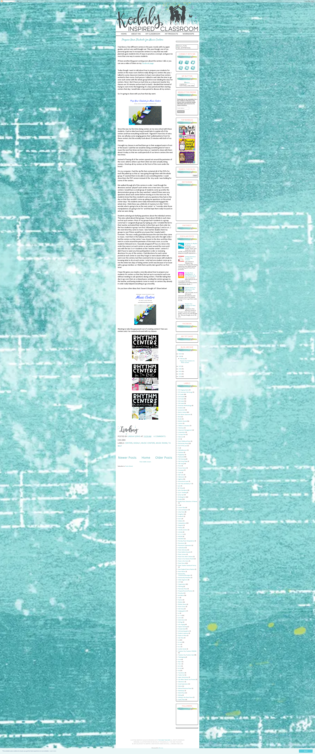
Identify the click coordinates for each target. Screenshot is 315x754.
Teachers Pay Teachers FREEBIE (187, 651)
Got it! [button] (306, 751)
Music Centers (148, 443)
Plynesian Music (182, 589)
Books (180, 419)
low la (180, 518)
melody (180, 532)
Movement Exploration (184, 545)
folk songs (181, 463)
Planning (180, 586)
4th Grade (181, 401)
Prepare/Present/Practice (185, 591)
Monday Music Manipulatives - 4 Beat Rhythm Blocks (190, 274)
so (178, 613)
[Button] (187, 82)
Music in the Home (183, 561)
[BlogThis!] (120, 440)
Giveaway (181, 470)
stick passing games (183, 631)
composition (181, 432)
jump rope (181, 495)
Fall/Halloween (182, 450)
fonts (179, 466)
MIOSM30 (181, 538)
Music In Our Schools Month (186, 559)
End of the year (182, 445)
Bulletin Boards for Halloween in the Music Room (190, 289)
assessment (181, 410)
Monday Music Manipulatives (186, 541)
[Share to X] (121, 440)
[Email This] (118, 440)
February (182, 358)
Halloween (181, 477)
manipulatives (182, 523)
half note (180, 474)
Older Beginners (182, 580)
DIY (179, 439)
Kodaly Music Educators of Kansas (187, 501)
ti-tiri (179, 659)
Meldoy (180, 527)
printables (181, 595)
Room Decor (181, 606)
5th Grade (181, 403)
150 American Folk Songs (185, 392)
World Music (181, 693)
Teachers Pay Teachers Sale (186, 655)
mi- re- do (181, 534)
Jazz (179, 486)
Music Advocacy (182, 550)
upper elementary (183, 677)
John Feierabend (182, 490)
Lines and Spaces (183, 510)
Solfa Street (181, 620)
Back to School (182, 412)
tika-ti (179, 661)
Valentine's (181, 681)
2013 (180, 376)
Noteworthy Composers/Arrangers (184, 574)
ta (178, 640)
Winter (180, 686)
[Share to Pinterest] (125, 440)
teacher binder (182, 649)
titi (179, 670)
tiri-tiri (180, 668)
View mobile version (145, 462)
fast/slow (180, 452)
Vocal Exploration (183, 684)
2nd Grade (181, 396)
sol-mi (180, 617)
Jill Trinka (180, 488)
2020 (180, 354)
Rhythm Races (182, 604)
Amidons (180, 408)
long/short (181, 514)
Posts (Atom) (129, 466)
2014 (180, 374)
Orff (179, 582)
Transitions (181, 673)
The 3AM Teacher (164, 740)
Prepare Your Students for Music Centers (142, 40)
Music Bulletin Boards (184, 552)
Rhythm (180, 602)
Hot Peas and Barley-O (184, 483)
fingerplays (181, 454)
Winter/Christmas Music (184, 688)
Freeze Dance (182, 468)
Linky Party (181, 512)
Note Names (181, 571)
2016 (180, 369)
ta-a (179, 644)
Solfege (180, 622)
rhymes (180, 600)
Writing (180, 695)
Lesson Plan (181, 507)
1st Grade (180, 394)
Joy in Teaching (182, 492)
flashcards (181, 457)
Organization (181, 584)
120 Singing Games (183, 390)
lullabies (180, 521)
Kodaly (137, 443)
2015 (180, 371)
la (178, 505)
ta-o (179, 646)
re (178, 597)
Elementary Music (183, 443)
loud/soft (180, 516)
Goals (179, 472)
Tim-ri (180, 664)
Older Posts (163, 458)
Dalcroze (180, 437)
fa (178, 448)
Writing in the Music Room (185, 697)
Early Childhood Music (184, 441)
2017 (180, 366)
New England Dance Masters (186, 569)
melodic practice (182, 530)
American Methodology (184, 405)
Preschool (181, 593)
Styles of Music (182, 635)
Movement (181, 543)
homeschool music (183, 481)
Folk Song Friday (182, 461)
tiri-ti (179, 666)
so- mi (180, 615)
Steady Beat (181, 629)
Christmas (181, 428)
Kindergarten (181, 497)
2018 (180, 356)
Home (146, 458)
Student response (183, 633)
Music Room (161, 443)
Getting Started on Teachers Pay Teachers (190, 258)
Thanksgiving (181, 657)
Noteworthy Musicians (184, 577)
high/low (180, 479)
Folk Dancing (181, 459)
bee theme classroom (184, 414)
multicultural (181, 547)
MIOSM (180, 536)
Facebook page (148, 63)
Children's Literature (183, 425)
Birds (179, 416)
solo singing (181, 624)
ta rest (180, 642)
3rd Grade (181, 399)
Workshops (181, 690)
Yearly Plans (181, 699)
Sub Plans (181, 638)
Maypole (180, 525)
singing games (182, 611)
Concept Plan (182, 434)
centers (129, 443)
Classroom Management (185, 430)
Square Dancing (182, 626)
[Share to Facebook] (123, 440)
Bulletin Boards (182, 421)
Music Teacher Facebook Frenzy (187, 565)
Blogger (161, 748)
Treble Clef (181, 675)
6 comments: (160, 436)
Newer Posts (127, 458)
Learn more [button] (53, 751)
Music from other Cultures (185, 556)
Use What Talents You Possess (187, 679)
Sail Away (181, 609)
